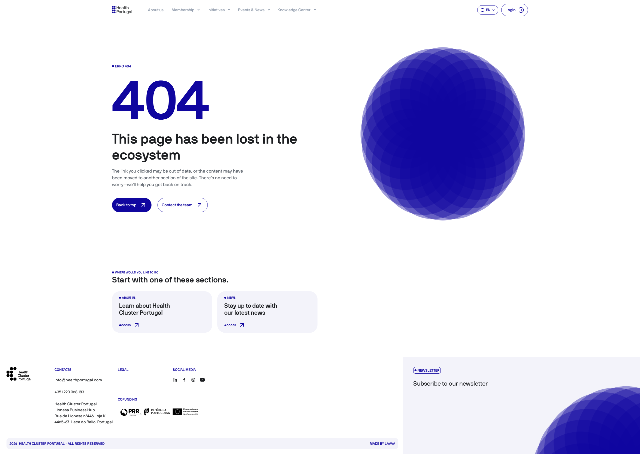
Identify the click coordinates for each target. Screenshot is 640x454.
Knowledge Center (294, 9)
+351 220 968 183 (69, 392)
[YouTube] (202, 380)
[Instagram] (193, 380)
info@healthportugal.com (78, 380)
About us (156, 9)
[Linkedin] (175, 380)
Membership (183, 9)
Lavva (390, 444)
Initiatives (216, 9)
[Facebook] (184, 380)
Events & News (251, 9)
